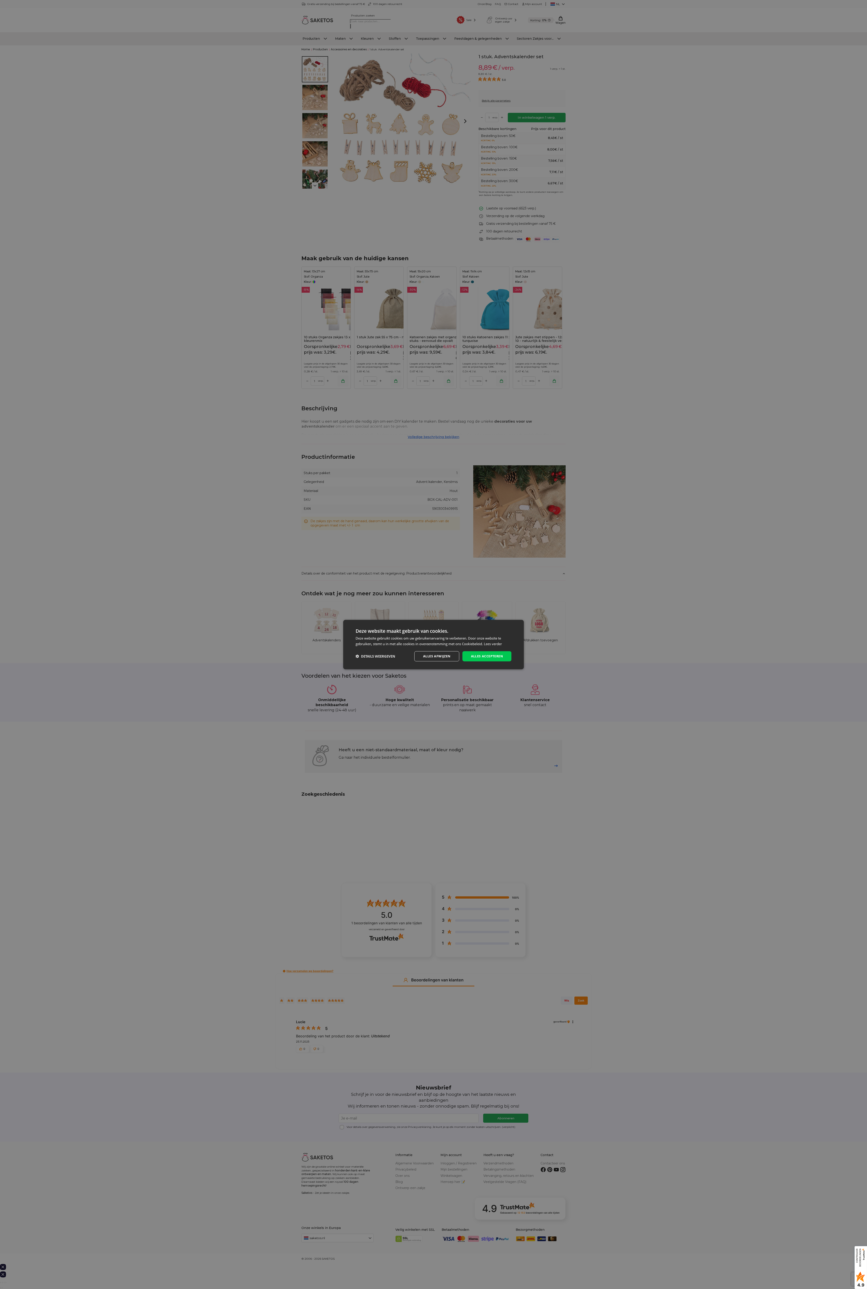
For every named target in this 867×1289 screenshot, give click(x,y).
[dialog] (433, 644)
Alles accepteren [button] (487, 656)
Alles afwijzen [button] (436, 656)
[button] (375, 656)
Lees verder (493, 644)
